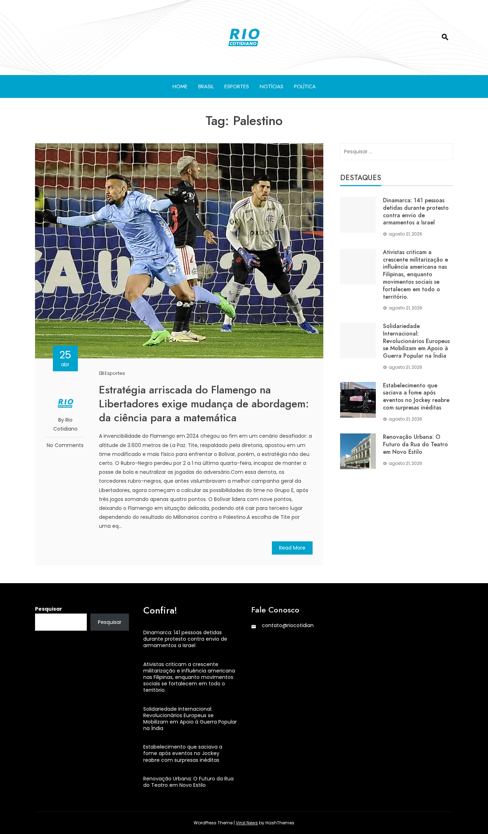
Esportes (236, 86)
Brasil (206, 86)
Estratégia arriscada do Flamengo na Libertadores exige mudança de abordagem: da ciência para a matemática (204, 403)
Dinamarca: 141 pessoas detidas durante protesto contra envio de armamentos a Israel (416, 211)
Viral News (247, 823)
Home (180, 86)
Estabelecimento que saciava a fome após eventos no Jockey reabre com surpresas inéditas (416, 396)
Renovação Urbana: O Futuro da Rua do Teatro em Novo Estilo (415, 444)
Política (305, 86)
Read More (292, 547)
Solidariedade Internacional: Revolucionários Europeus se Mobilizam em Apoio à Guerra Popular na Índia (416, 341)
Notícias (271, 86)
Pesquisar (48, 608)
